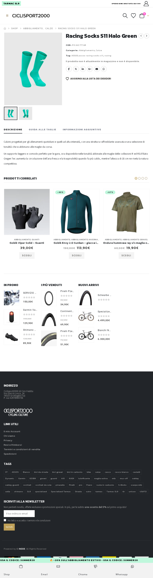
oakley (135, 478)
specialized (41, 491)
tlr (124, 491)
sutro (88, 491)
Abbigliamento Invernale (63, 239)
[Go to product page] (11, 297)
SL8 (29, 491)
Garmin (21, 478)
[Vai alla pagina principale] (5, 28)
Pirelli (72, 484)
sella (7, 491)
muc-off (124, 478)
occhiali (27, 484)
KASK (71, 478)
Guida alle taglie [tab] (42, 129)
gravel (43, 478)
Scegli (54, 255)
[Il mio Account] (146, 3)
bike (89, 472)
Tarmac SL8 (112, 491)
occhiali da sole (43, 484)
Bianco (26, 472)
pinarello (60, 484)
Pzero (89, 484)
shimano (18, 491)
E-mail (97, 69)
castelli (136, 472)
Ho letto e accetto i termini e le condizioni (29, 520)
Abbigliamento (87, 50)
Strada (78, 491)
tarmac (99, 491)
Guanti (14, 239)
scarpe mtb (136, 484)
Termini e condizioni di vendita (22, 449)
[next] (146, 36)
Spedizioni (10, 454)
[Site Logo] (31, 15)
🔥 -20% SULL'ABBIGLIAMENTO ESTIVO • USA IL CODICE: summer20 (100, 560)
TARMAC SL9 (11, 3)
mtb (114, 478)
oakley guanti (12, 484)
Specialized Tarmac (61, 491)
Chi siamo (9, 436)
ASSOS (15, 472)
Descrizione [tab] (13, 129)
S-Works (122, 484)
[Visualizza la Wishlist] (133, 15)
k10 (63, 478)
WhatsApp (104, 69)
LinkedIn (83, 69)
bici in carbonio (75, 472)
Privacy (8, 440)
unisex (132, 491)
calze (98, 472)
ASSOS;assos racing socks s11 (87, 55)
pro (80, 484)
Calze (99, 50)
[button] (7, 16)
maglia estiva (101, 478)
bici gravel (57, 472)
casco (108, 472)
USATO (143, 491)
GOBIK (32, 478)
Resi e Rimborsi (13, 445)
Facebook (69, 69)
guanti (54, 478)
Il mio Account (12, 431)
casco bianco (122, 472)
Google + (90, 69)
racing (107, 55)
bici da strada (41, 472)
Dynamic (9, 478)
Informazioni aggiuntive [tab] (82, 129)
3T (6, 472)
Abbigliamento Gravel (113, 239)
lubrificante (84, 478)
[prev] (141, 36)
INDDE (22, 549)
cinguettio (76, 69)
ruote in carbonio (105, 484)
